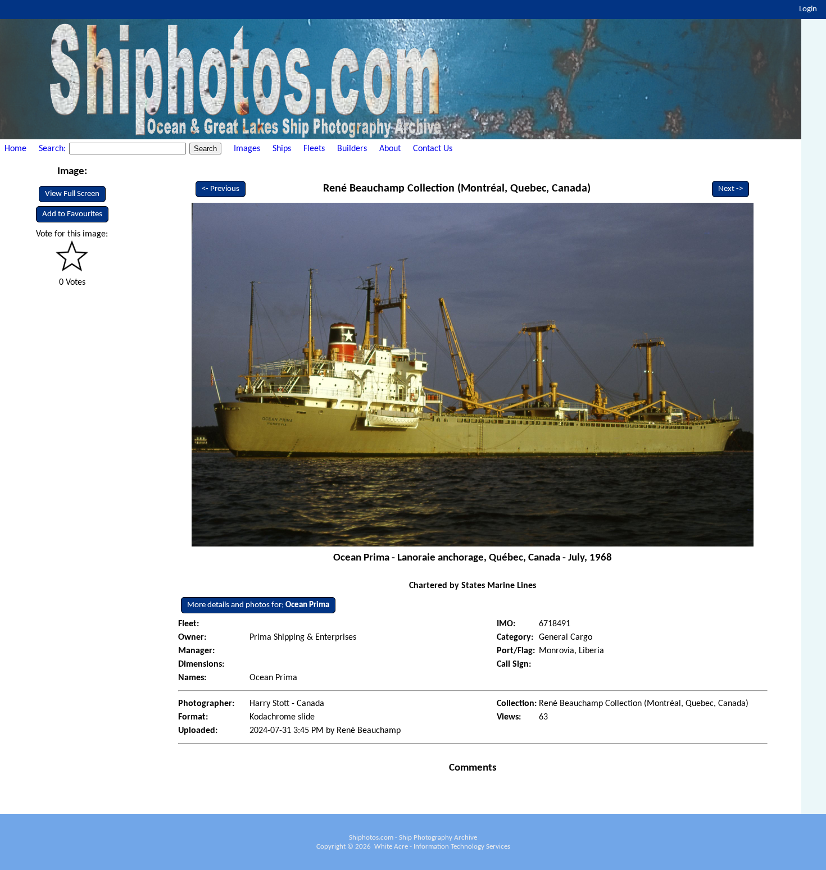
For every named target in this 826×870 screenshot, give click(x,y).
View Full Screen (72, 194)
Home (15, 148)
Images (247, 148)
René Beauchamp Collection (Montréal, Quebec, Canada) (457, 188)
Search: (53, 148)
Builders (352, 148)
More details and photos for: (258, 605)
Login (808, 9)
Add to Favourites (72, 214)
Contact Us (432, 148)
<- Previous (220, 189)
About (390, 148)
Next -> (730, 189)
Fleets (314, 148)
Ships (282, 148)
